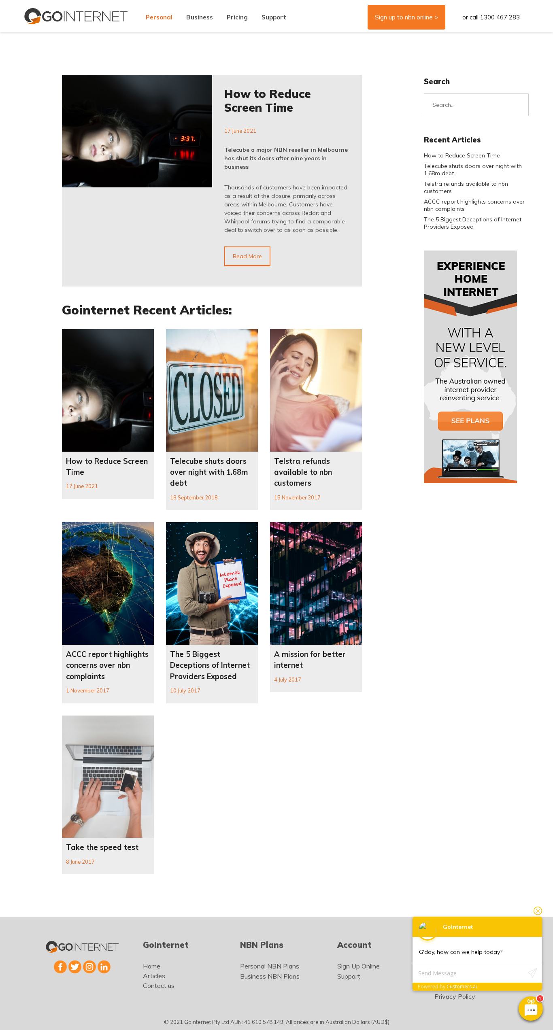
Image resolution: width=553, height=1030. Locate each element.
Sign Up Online (358, 966)
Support (348, 976)
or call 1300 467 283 (491, 17)
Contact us (158, 985)
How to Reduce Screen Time (267, 101)
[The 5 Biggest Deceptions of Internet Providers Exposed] (212, 583)
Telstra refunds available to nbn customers (303, 472)
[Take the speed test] (108, 777)
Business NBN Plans (270, 976)
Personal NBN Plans (269, 966)
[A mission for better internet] (316, 583)
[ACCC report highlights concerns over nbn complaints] (108, 583)
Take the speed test (102, 847)
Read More (247, 256)
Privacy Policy (454, 996)
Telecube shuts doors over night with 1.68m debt (209, 472)
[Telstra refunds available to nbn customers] (316, 390)
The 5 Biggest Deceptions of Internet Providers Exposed (210, 665)
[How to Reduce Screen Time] (137, 131)
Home (151, 966)
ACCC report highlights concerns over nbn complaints (107, 665)
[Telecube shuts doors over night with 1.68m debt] (212, 390)
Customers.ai (462, 986)
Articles (154, 976)
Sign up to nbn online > (406, 17)
